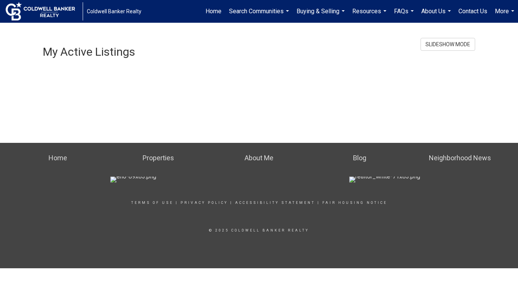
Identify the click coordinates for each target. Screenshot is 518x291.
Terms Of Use (152, 203)
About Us (437, 15)
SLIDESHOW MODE (447, 44)
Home (213, 11)
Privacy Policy (204, 203)
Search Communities (260, 15)
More (505, 15)
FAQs (405, 15)
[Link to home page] (44, 11)
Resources (370, 15)
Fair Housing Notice (354, 203)
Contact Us (472, 11)
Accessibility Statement (275, 203)
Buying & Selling (322, 15)
